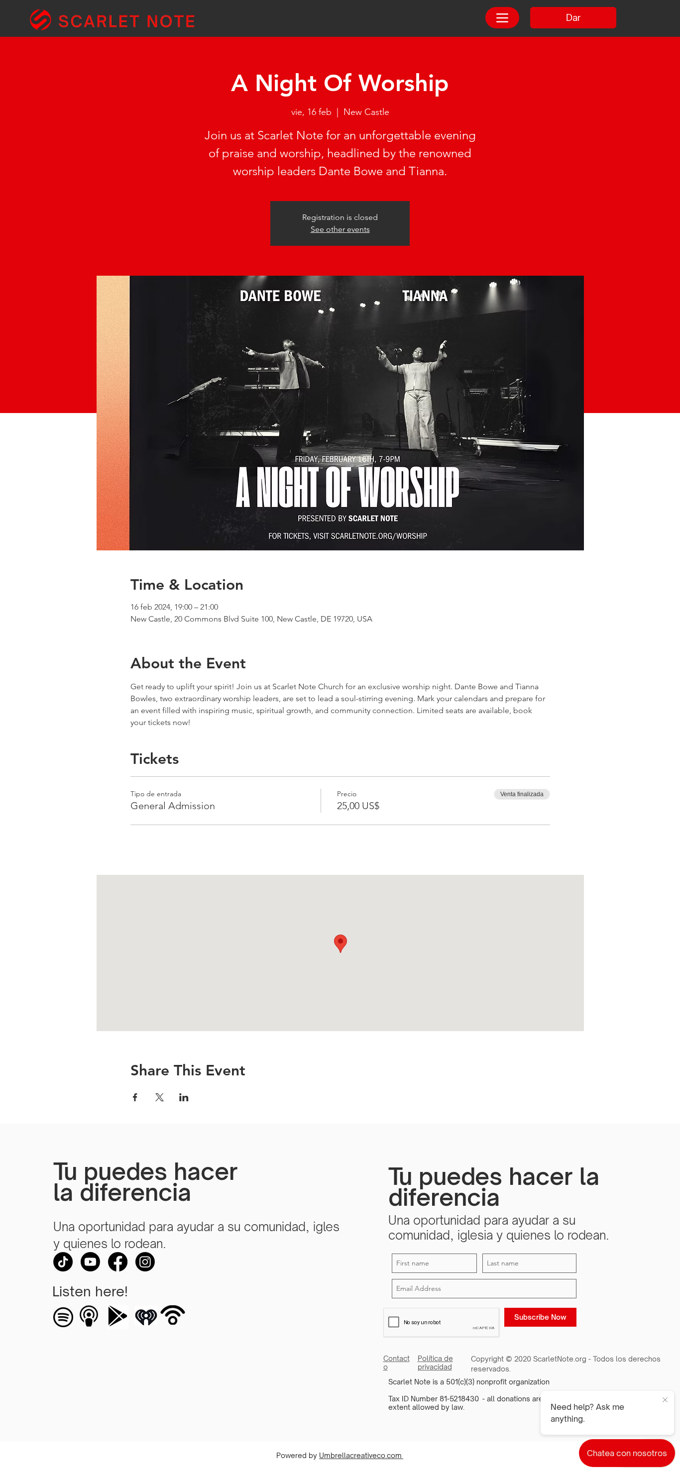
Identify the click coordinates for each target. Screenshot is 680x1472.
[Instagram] (145, 1261)
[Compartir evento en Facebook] (135, 1097)
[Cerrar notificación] (665, 1400)
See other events (340, 229)
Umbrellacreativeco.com (361, 1455)
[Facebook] (117, 1261)
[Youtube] (90, 1261)
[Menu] (502, 17)
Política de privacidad (435, 1362)
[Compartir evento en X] (159, 1097)
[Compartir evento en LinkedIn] (184, 1097)
